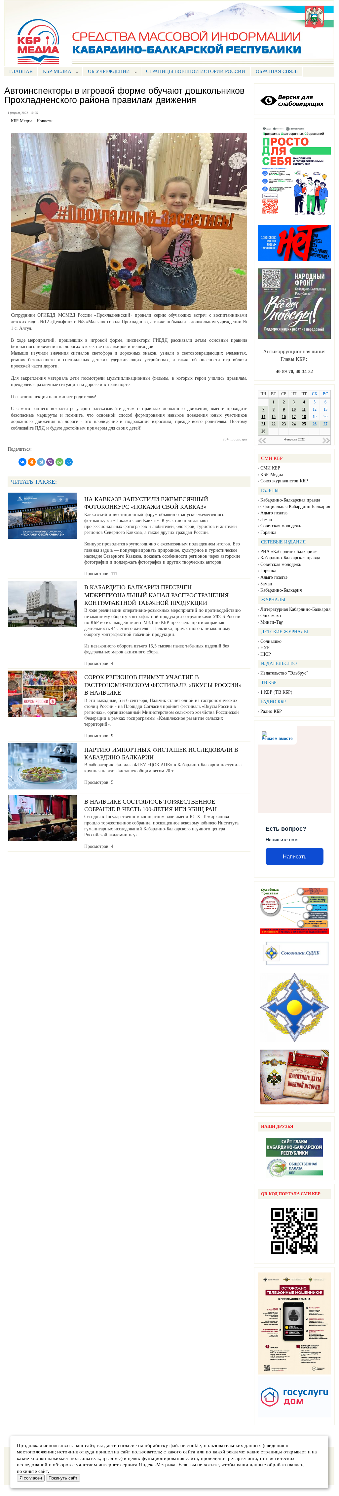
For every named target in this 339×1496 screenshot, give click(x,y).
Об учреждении (106, 72)
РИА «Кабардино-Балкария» (288, 551)
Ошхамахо (270, 615)
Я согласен (30, 1478)
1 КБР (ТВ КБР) (276, 692)
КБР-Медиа (271, 474)
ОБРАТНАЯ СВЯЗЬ (277, 71)
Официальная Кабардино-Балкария (295, 506)
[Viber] (50, 462)
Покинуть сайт (63, 1478)
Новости (45, 121)
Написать (294, 856)
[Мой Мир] (69, 462)
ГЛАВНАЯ (21, 71)
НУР (265, 647)
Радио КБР (271, 711)
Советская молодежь (280, 525)
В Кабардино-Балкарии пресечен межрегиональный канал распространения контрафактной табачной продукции (156, 595)
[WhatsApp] (59, 462)
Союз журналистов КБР (284, 480)
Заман (266, 519)
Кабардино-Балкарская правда (290, 500)
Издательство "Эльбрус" (284, 673)
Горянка (268, 532)
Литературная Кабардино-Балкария (295, 609)
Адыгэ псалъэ (273, 512)
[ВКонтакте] (22, 462)
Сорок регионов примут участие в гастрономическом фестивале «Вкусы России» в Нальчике (163, 685)
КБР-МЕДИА (54, 72)
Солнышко (271, 641)
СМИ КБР (270, 468)
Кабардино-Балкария (281, 590)
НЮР (265, 654)
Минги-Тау (271, 622)
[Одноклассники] (32, 462)
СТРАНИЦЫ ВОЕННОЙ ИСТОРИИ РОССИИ (195, 71)
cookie (194, 1445)
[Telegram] (41, 462)
